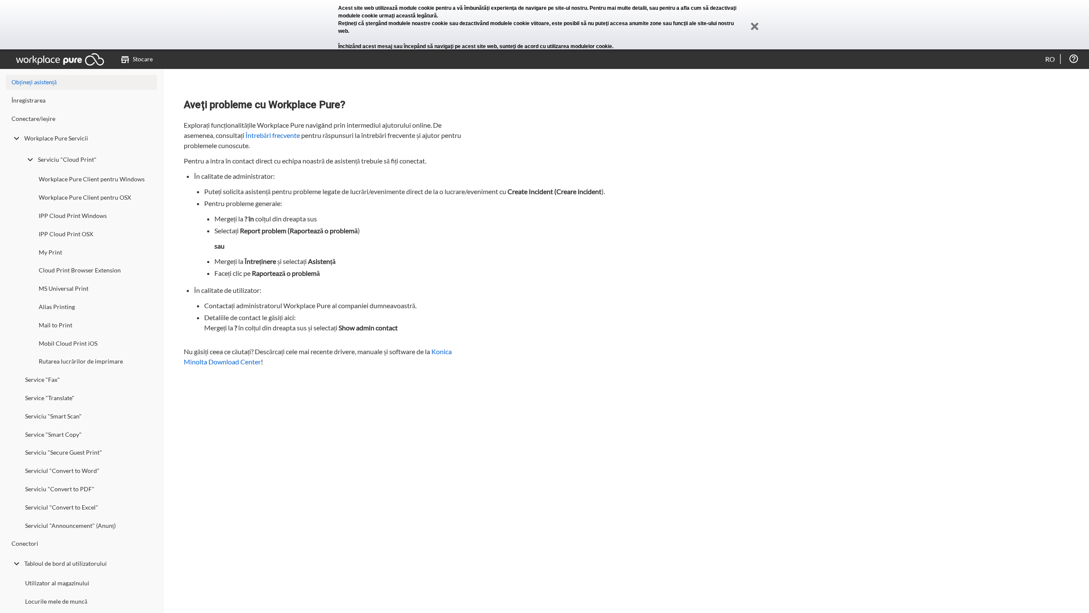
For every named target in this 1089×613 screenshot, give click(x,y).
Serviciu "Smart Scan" (53, 416)
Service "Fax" (42, 379)
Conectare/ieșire (33, 118)
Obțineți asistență (34, 82)
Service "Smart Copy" (53, 434)
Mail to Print (55, 325)
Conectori (24, 543)
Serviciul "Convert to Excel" (61, 507)
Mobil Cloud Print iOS (68, 343)
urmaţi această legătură (408, 16)
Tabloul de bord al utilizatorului (65, 563)
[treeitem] (81, 102)
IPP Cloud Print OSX (66, 234)
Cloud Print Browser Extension (80, 270)
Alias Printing (57, 306)
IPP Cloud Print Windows (73, 215)
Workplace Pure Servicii (56, 138)
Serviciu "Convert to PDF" (59, 489)
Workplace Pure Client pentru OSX (85, 197)
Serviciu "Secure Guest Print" (63, 452)
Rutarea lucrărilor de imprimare (81, 361)
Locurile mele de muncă (56, 601)
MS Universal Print (63, 288)
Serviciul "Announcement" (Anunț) (70, 525)
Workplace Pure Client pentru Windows (92, 179)
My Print (50, 252)
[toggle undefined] (16, 138)
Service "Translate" (49, 397)
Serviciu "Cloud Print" (67, 159)
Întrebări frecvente (272, 135)
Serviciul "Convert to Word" (62, 470)
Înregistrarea (28, 100)
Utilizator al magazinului (57, 583)
